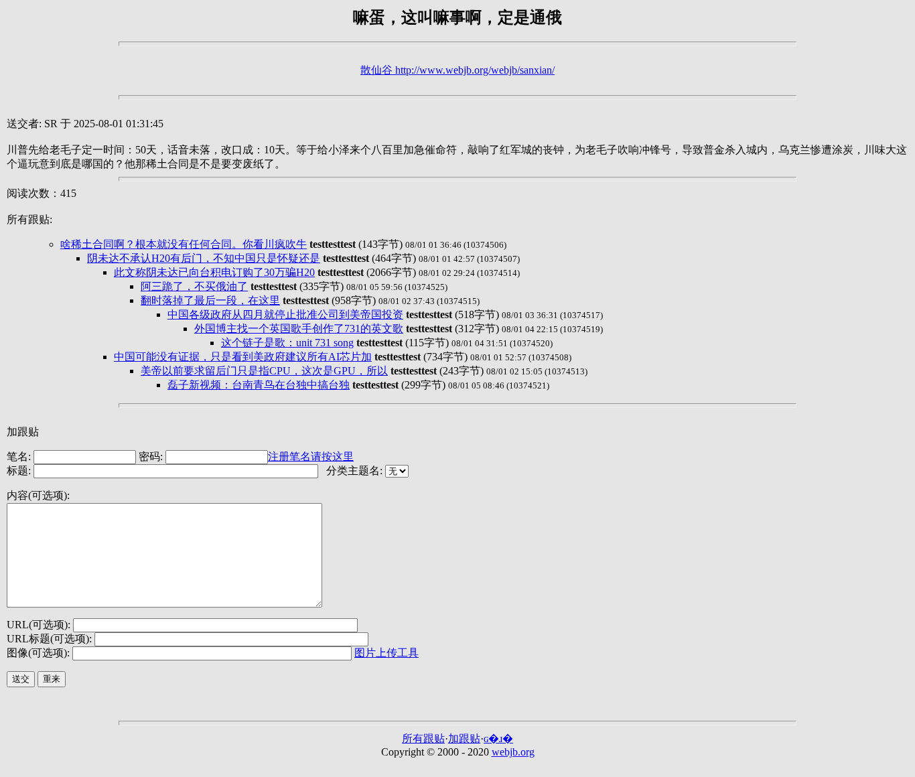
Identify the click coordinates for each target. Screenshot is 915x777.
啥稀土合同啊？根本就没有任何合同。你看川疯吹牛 (183, 244)
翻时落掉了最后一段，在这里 (210, 300)
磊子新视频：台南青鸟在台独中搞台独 (258, 385)
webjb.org (513, 752)
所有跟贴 (423, 738)
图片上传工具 (386, 652)
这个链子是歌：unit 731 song (287, 342)
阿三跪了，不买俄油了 (194, 286)
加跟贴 (464, 738)
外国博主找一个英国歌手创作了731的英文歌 (298, 328)
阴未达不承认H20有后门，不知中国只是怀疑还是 (203, 258)
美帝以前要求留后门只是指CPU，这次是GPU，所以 (264, 370)
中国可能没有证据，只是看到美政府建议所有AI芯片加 (243, 356)
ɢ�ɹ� (498, 738)
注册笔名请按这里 (311, 456)
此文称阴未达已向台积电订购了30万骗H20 (214, 272)
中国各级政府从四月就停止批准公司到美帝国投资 (285, 314)
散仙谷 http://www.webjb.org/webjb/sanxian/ (457, 70)
